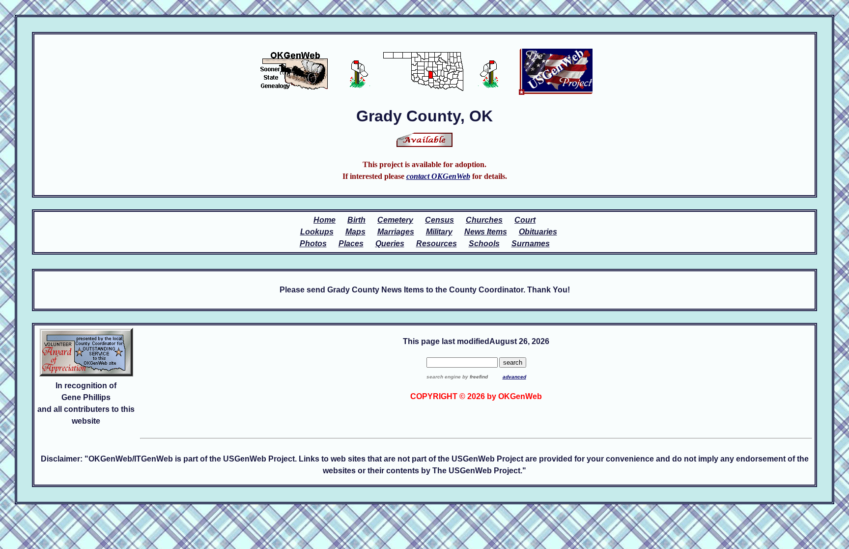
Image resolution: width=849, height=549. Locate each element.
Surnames (530, 243)
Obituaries (538, 232)
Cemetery (395, 220)
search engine (443, 376)
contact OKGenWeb (438, 176)
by (474, 376)
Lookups (317, 232)
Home (324, 220)
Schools (484, 243)
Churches (484, 220)
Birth (356, 220)
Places (351, 243)
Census (439, 220)
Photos (313, 243)
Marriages (395, 232)
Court (525, 220)
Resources (436, 243)
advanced (514, 376)
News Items (485, 232)
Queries (389, 243)
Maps (355, 232)
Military (439, 232)
